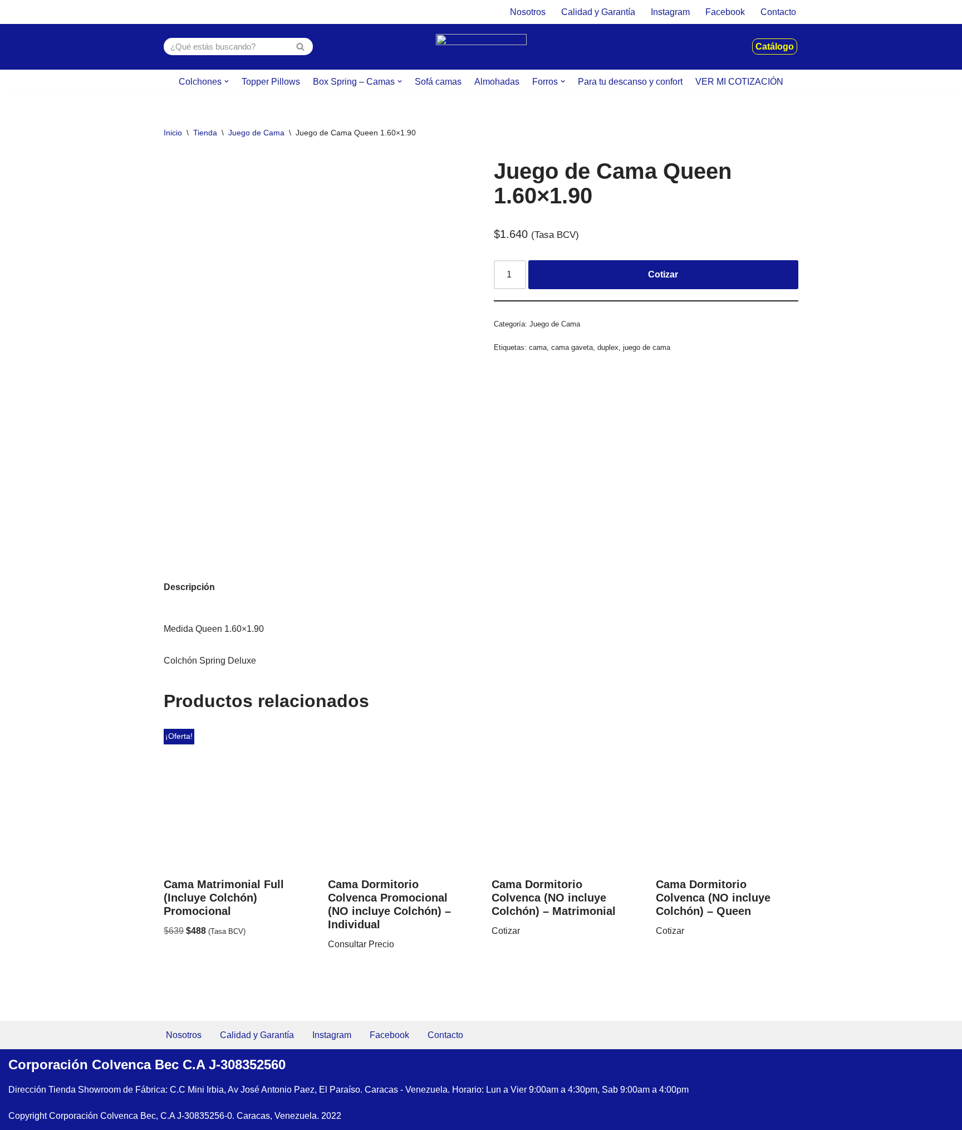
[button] (226, 81)
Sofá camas (438, 81)
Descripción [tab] (189, 587)
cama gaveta (572, 347)
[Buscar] (300, 46)
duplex (608, 347)
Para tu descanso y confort (630, 81)
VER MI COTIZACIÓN (739, 81)
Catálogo (774, 46)
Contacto (778, 12)
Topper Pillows (271, 81)
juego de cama (646, 347)
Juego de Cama (256, 132)
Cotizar (663, 274)
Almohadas (496, 81)
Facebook (725, 12)
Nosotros (528, 12)
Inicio (173, 132)
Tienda (205, 132)
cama (538, 347)
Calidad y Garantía (598, 12)
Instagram (670, 12)
